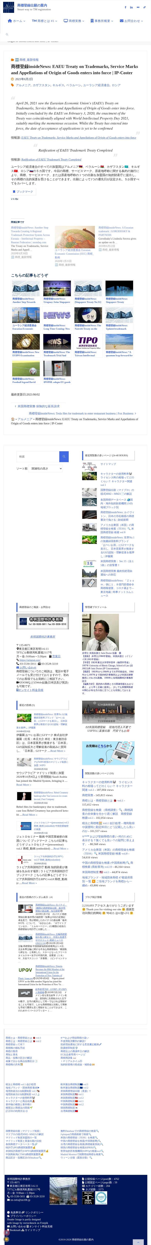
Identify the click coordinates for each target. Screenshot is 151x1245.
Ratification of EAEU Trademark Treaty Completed (51, 159)
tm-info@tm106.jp (20, 1200)
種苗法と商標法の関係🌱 (19, 1107)
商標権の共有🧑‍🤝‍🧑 (14, 1064)
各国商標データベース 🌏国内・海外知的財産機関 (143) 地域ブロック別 (117, 503)
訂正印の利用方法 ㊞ (17, 1111)
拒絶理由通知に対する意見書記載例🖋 (81, 1044)
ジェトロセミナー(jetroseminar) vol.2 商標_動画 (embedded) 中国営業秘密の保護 (51, 826)
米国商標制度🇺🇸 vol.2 (72, 1097)
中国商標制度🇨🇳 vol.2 (72, 1104)
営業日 (56, 656)
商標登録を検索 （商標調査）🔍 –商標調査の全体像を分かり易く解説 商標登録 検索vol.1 (107, 813)
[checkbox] (6, 1239)
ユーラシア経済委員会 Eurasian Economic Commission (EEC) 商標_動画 (74, 254)
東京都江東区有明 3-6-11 (23, 1186)
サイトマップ (108, 464)
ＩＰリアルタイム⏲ (71, 1061)
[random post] (25, 908)
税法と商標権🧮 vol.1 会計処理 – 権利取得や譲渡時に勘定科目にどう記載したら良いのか (108, 827)
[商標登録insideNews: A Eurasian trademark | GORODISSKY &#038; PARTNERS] (120, 239)
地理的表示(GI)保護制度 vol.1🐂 (23, 1091)
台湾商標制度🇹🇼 (69, 1111)
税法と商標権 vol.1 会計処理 (21, 1084)
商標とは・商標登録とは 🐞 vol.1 (102, 800)
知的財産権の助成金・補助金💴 (78, 1064)
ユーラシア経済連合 (96, 85)
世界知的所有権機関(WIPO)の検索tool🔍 (82, 1151)
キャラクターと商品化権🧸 (20, 1101)
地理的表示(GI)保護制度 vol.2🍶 (23, 1094)
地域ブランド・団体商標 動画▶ (23, 1087)
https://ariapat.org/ (30, 660)
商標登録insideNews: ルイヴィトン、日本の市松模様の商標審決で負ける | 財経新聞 (117, 516)
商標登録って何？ (15, 1044)
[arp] (144, 7)
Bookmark (15, 1230)
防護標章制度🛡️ (69, 1048)
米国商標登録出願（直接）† (76, 1091)
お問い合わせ (27, 667)
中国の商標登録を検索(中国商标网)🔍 (81, 1141)
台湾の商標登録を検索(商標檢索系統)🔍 (82, 1144)
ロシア (116, 85)
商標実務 (87, 795)
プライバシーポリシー (23, 1216)
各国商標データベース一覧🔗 (21, 1144)
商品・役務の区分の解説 (19, 1057)
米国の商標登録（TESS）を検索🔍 (79, 1137)
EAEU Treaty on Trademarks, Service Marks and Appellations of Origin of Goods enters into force (78, 137)
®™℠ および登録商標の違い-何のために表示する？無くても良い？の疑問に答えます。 (108, 840)
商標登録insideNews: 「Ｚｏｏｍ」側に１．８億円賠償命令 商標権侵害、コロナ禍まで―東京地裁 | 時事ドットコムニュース (119, 588)
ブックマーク (25, 191)
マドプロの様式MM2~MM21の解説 (25, 1134)
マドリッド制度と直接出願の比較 (24, 1141)
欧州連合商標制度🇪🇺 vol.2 (74, 1087)
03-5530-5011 (17, 1196)
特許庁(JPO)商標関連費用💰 (21, 1147)
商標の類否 (12, 1051)
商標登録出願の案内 (32, 5)
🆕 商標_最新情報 (27, 59)
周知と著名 (12, 1054)
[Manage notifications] (7, 1233)
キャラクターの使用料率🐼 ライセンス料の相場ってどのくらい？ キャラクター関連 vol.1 (107, 786)
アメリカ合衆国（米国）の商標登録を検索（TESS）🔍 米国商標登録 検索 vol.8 (117, 529)
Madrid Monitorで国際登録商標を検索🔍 (82, 1154)
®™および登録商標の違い (75, 1037)
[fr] (138, 7)
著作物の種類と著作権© (18, 1104)
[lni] (131, 7)
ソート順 (22, 468)
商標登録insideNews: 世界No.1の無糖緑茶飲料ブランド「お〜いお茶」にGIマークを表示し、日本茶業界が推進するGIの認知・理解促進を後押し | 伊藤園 (41, 721)
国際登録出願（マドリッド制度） (24, 1131)
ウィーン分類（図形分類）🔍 (76, 1157)
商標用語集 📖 (68, 1057)
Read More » (57, 750)
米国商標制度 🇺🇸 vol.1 (96, 872)
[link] (7, 34)
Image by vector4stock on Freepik (30, 1223)
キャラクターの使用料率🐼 (20, 1097)
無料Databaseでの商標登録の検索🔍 (80, 1131)
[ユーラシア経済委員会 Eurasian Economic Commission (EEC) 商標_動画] (75, 237)
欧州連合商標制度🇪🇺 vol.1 (74, 1084)
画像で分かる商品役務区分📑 (21, 1061)
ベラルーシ (73, 85)
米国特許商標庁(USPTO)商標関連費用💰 (27, 1151)
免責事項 (15, 1212)
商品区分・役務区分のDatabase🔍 (24, 1157)
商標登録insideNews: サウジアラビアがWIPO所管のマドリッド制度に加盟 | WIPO (51, 762)
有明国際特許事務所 (42, 636)
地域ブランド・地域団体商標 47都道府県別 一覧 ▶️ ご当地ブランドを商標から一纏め (107, 881)
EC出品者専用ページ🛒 (73, 1054)
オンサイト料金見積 (30, 690)
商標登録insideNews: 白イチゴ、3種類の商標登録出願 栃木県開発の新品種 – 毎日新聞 (51, 908)
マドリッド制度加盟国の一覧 (21, 1137)
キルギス (58, 85)
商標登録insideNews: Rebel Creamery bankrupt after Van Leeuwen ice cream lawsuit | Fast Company (51, 796)
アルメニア (23, 85)
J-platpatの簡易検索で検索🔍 (76, 1134)
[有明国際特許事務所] (42, 621)
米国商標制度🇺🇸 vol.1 (72, 1094)
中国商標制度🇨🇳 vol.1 (72, 1101)
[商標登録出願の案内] (8, 7)
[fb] (125, 7)
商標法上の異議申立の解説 (75, 1051)
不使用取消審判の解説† (73, 1041)
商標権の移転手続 (15, 1048)
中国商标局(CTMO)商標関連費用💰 (24, 1154)
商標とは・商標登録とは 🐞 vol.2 (23, 1041)
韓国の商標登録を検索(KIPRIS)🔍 (78, 1147)
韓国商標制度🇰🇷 (69, 1107)
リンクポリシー (34, 1212)
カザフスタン (41, 85)
